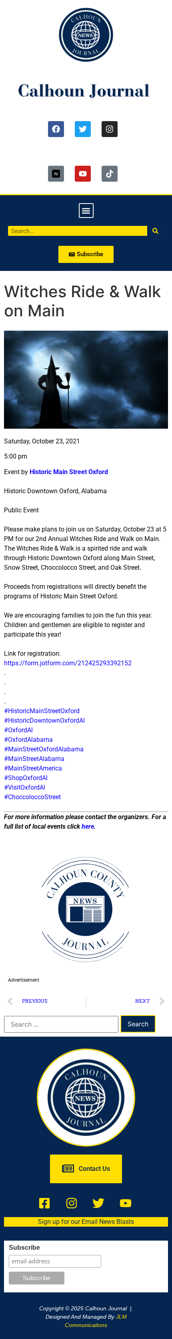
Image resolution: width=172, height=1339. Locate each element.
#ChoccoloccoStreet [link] (32, 797)
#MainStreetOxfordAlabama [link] (44, 749)
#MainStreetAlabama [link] (34, 759)
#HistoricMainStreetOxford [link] (42, 711)
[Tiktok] (110, 174)
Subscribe (24, 1248)
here (88, 826)
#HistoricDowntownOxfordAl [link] (44, 720)
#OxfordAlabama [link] (28, 739)
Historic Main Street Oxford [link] (69, 472)
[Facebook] (56, 129)
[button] (86, 210)
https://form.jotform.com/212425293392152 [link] (68, 663)
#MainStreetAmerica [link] (33, 768)
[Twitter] (83, 129)
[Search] (155, 231)
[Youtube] (83, 174)
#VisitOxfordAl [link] (24, 787)
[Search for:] (61, 1024)
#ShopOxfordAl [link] (26, 778)
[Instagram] (110, 129)
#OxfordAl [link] (18, 730)
